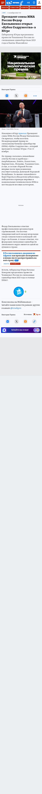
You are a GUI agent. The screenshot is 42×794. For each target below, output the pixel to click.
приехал (22, 133)
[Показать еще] (35, 95)
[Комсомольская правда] (12, 2)
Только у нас (14, 7)
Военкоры (24, 7)
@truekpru (15, 308)
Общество (6, 263)
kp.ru (38, 314)
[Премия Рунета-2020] (21, 3)
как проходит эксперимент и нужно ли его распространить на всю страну (20, 257)
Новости (5, 7)
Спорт (3, 12)
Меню (2, 2)
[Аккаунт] (39, 2)
